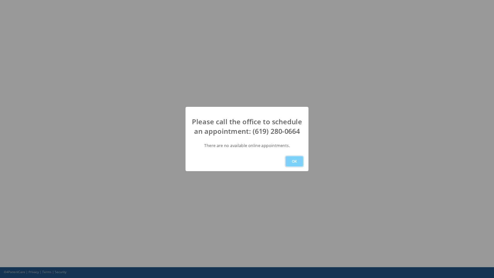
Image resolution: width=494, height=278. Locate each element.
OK (294, 161)
